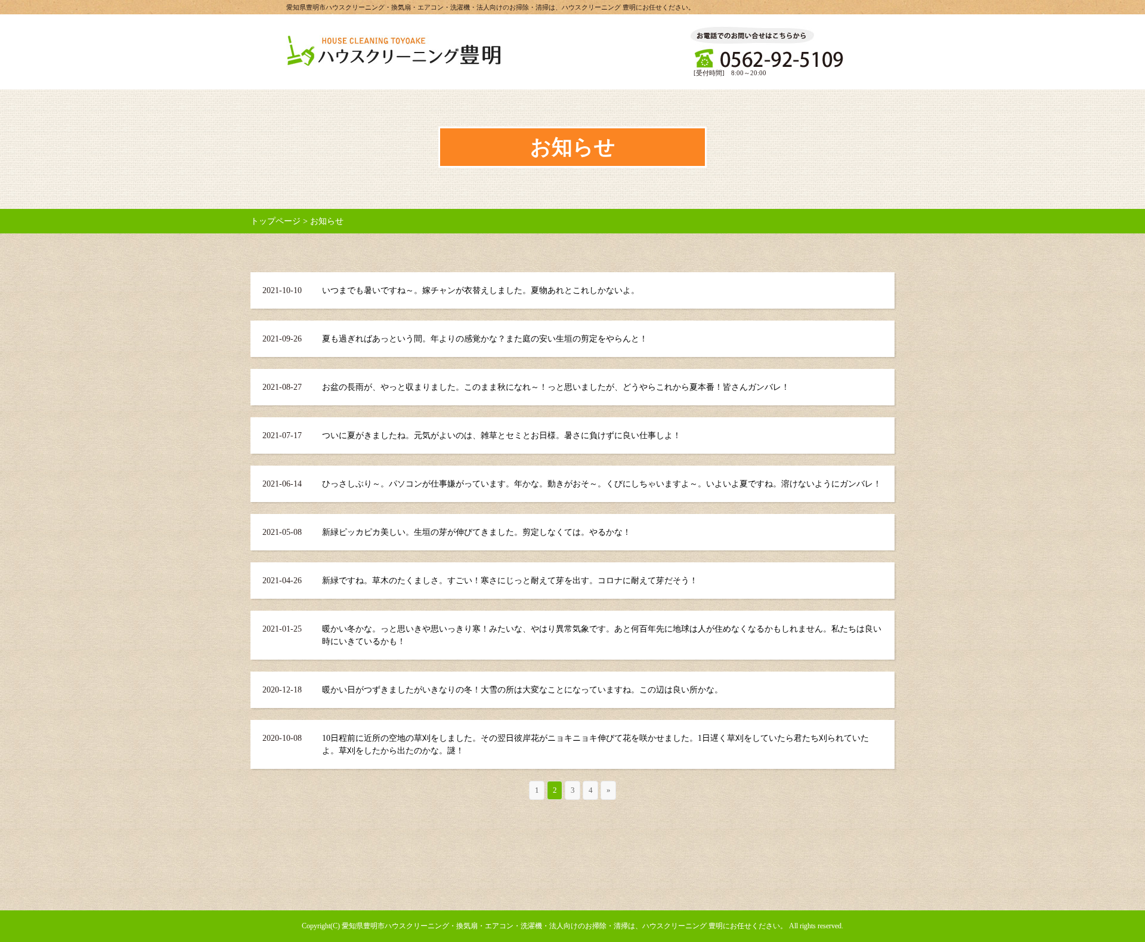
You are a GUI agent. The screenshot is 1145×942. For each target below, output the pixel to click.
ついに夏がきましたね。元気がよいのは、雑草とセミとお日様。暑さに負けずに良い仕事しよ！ (501, 435)
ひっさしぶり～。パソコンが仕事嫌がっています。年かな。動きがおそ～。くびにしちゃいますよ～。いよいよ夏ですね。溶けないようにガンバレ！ (601, 483)
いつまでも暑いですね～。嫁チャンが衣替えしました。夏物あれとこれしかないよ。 (480, 290)
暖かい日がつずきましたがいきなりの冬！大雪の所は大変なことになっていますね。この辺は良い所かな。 (522, 689)
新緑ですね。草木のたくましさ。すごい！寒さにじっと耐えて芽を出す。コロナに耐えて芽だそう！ (510, 580)
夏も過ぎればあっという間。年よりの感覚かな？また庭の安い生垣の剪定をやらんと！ (485, 338)
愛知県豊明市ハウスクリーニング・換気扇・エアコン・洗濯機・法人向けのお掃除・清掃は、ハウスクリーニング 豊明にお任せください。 (564, 926)
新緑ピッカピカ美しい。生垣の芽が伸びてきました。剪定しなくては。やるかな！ (476, 532)
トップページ (275, 221)
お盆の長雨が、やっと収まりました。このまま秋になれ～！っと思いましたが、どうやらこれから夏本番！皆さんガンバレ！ (556, 387)
